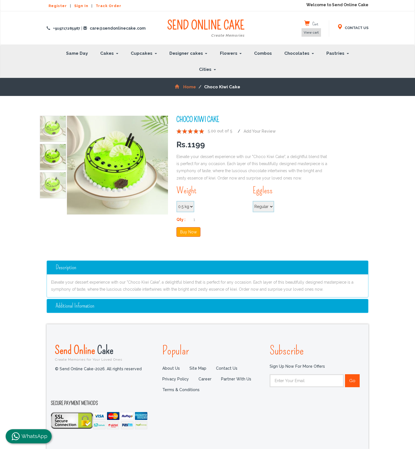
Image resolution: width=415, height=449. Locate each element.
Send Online (88, 352)
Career (204, 379)
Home (189, 86)
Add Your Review (260, 131)
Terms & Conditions (181, 389)
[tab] (207, 267)
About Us (171, 368)
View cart (311, 32)
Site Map (197, 368)
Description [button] (66, 267)
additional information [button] (75, 305)
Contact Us (226, 368)
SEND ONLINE (205, 28)
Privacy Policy (175, 379)
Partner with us (236, 379)
